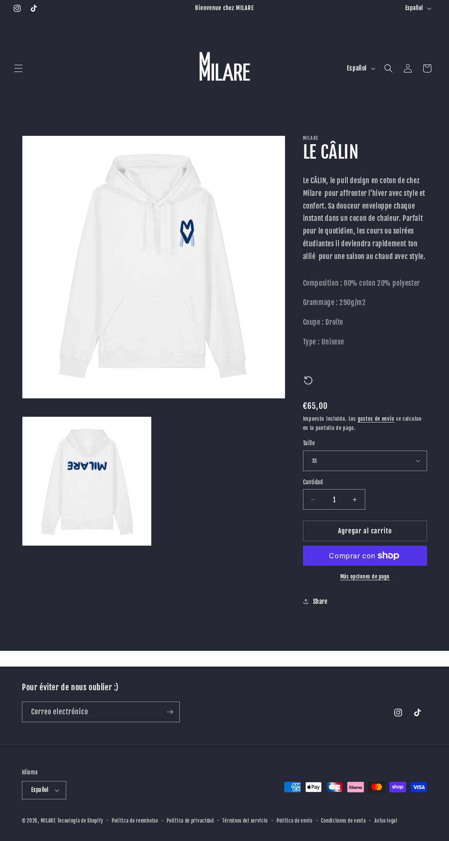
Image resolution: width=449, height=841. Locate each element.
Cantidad (313, 482)
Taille (309, 443)
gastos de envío (376, 418)
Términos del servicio (245, 821)
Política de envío (295, 821)
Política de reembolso (135, 821)
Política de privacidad (190, 821)
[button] (18, 68)
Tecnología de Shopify (80, 821)
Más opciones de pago (365, 576)
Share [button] (320, 601)
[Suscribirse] (169, 712)
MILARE (48, 821)
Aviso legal (386, 821)
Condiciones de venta (343, 821)
